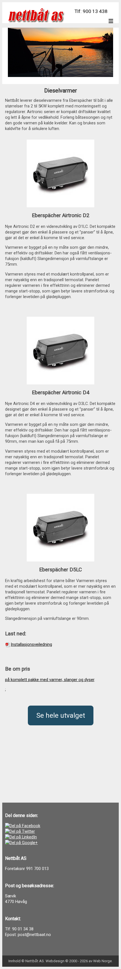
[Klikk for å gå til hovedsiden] (36, 15)
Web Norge (102, 961)
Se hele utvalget (60, 715)
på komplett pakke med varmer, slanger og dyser (49, 679)
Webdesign (55, 961)
